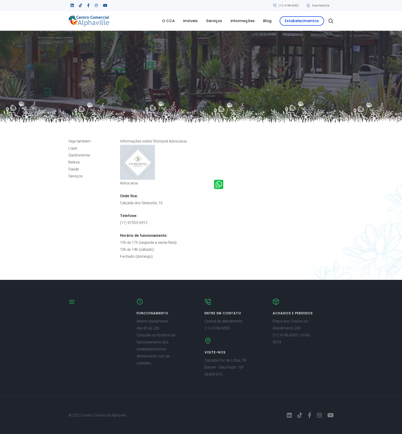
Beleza (74, 162)
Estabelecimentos (302, 21)
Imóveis (190, 21)
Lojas (72, 148)
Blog (267, 21)
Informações (243, 21)
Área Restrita (320, 5)
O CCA (168, 21)
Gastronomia (79, 155)
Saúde (73, 169)
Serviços (214, 21)
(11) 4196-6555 (288, 5)
